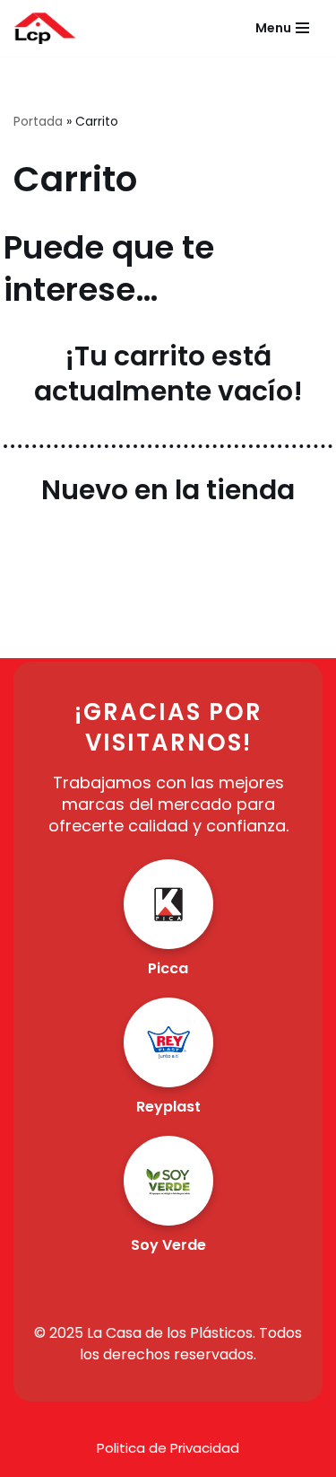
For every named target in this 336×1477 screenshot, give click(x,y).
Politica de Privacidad (168, 1447)
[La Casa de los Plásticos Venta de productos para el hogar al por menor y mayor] (44, 28)
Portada (38, 121)
